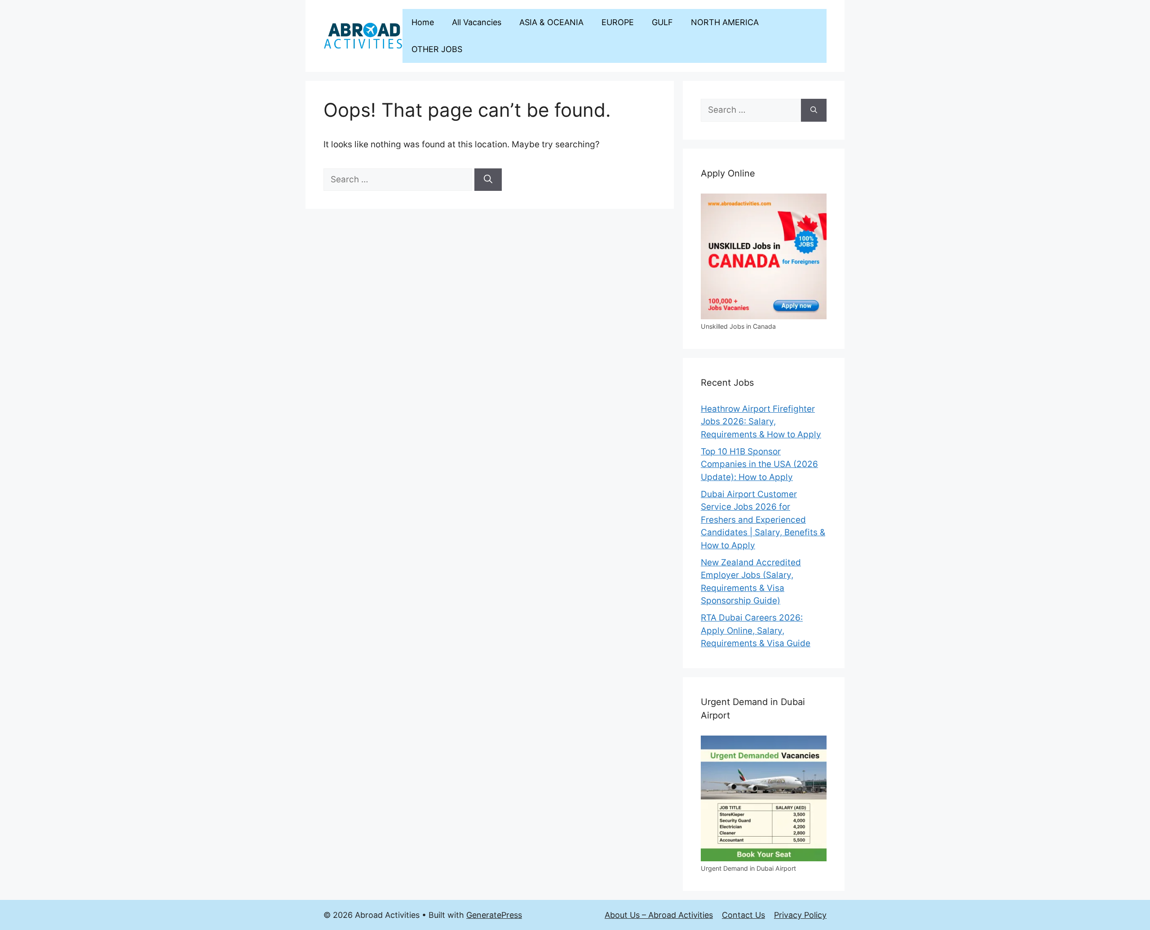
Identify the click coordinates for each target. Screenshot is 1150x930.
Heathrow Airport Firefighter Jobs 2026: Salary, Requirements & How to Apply (761, 422)
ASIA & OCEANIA (551, 22)
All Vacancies (476, 22)
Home (422, 22)
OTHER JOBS (436, 49)
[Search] (488, 179)
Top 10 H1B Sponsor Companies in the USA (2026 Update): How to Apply (759, 464)
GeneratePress (494, 915)
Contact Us (743, 915)
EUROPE (618, 22)
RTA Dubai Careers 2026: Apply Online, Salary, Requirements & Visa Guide (755, 630)
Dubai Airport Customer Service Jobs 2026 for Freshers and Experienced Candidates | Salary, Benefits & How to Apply (763, 520)
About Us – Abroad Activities (659, 915)
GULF (662, 22)
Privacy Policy (800, 915)
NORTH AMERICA (725, 22)
